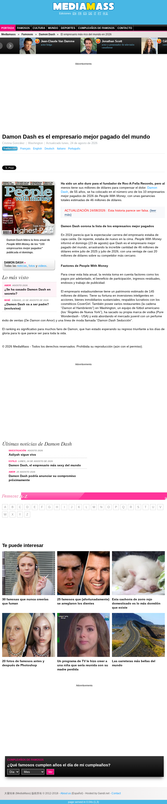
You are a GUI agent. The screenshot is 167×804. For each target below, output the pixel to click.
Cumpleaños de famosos (25, 759)
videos (42, 265)
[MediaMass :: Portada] (83, 6)
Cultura (39, 28)
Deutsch (49, 148)
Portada (7, 28)
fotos (32, 265)
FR (80, 13)
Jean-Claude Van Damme (57, 41)
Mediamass (8, 34)
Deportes (68, 28)
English (37, 148)
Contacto (124, 28)
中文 (105, 13)
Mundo (53, 28)
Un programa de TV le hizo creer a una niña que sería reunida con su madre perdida (82, 665)
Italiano (61, 148)
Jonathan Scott (112, 41)
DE (90, 13)
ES (85, 13)
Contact (116, 793)
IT (95, 13)
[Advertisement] (83, 96)
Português (74, 148)
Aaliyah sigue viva (22, 454)
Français (25, 148)
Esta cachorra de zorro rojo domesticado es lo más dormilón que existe (136, 603)
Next (10, 45)
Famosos (23, 28)
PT (99, 13)
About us (65, 793)
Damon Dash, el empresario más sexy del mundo (45, 465)
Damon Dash (47, 34)
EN (74, 13)
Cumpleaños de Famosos (96, 28)
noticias (22, 265)
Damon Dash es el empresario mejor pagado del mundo (76, 136)
